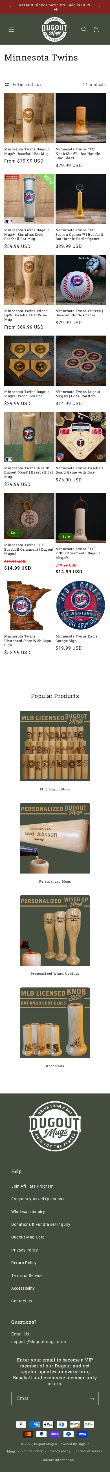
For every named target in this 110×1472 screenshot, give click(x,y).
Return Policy (24, 1263)
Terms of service (89, 1451)
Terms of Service (27, 1275)
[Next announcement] (99, 7)
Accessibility (23, 1288)
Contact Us (21, 1301)
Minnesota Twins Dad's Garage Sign (77, 638)
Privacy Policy (24, 1250)
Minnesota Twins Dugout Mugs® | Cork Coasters (78, 394)
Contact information (58, 1460)
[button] (11, 29)
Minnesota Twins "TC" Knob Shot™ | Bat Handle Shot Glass (78, 153)
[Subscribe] (92, 1398)
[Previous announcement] (10, 7)
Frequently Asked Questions (38, 1199)
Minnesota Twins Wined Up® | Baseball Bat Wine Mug (26, 315)
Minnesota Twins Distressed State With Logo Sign (27, 640)
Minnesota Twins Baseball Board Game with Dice (79, 470)
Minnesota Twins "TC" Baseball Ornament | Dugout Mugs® (29, 549)
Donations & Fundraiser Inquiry (41, 1224)
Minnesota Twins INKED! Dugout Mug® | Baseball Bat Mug (28, 472)
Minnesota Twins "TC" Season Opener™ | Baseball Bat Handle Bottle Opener (79, 234)
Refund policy (32, 1451)
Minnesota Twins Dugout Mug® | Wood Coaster (26, 394)
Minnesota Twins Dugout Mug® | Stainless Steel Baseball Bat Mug (26, 234)
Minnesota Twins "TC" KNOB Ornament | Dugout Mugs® (78, 553)
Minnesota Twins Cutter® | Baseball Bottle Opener (79, 313)
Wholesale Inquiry (28, 1211)
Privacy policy (60, 1451)
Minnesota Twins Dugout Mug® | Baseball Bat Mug (26, 151)
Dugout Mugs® (46, 1444)
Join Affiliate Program (32, 1186)
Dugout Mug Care (28, 1237)
